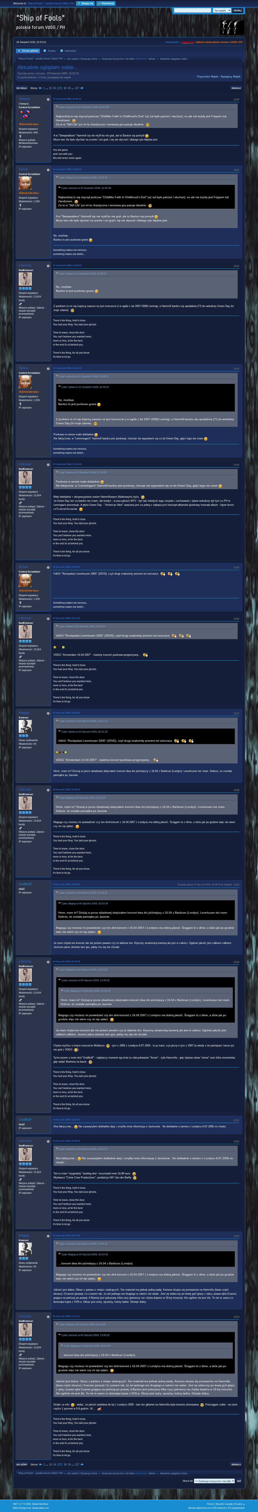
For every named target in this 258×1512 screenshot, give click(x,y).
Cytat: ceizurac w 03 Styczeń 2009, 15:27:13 (83, 721)
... (47, 88)
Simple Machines (40, 1504)
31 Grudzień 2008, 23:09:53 (67, 265)
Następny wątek (230, 76)
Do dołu (22, 88)
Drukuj (236, 88)
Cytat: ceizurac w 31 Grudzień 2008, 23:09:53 (84, 376)
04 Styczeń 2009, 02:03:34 (66, 713)
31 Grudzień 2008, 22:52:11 (67, 99)
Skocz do (188, 1481)
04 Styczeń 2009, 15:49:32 (66, 789)
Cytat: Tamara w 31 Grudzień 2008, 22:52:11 (83, 177)
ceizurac (25, 265)
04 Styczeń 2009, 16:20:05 (66, 884)
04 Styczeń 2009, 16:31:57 (66, 1119)
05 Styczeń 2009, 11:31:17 (66, 1316)
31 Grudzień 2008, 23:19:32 (67, 368)
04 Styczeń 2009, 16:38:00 (66, 1141)
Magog (24, 713)
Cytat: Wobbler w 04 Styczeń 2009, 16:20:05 (83, 969)
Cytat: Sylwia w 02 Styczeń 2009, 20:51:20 (82, 626)
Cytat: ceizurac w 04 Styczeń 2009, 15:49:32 (83, 892)
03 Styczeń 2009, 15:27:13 (66, 618)
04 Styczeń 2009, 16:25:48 (66, 961)
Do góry (22, 1464)
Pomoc (210, 1504)
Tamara (24, 99)
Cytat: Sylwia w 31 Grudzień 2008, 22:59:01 (83, 273)
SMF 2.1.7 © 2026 (22, 1504)
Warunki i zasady (224, 1504)
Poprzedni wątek (207, 76)
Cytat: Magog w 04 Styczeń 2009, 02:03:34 (82, 797)
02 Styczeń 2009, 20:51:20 (66, 567)
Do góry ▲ (239, 1504)
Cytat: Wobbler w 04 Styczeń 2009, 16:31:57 (83, 1149)
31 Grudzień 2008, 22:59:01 (67, 169)
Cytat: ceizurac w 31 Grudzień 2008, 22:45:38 (84, 107)
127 (77, 88)
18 (64, 88)
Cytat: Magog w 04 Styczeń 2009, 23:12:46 (82, 1324)
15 (50, 88)
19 (69, 88)
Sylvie (151, 59)
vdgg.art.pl (187, 42)
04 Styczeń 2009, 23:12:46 (66, 1235)
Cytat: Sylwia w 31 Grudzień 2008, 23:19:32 (83, 472)
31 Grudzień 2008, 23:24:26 (67, 464)
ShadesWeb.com (40, 1508)
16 (54, 88)
